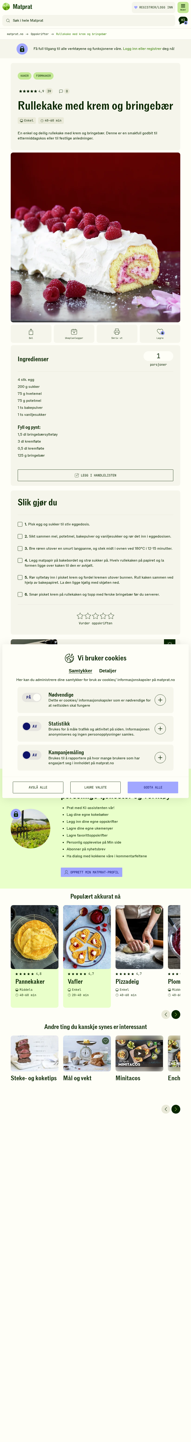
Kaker (24, 76)
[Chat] (183, 20)
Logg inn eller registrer (142, 48)
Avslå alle (38, 787)
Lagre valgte (95, 787)
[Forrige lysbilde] (165, 1014)
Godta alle (153, 787)
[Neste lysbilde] (175, 1014)
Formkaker (43, 76)
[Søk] (8, 20)
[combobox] (90, 20)
